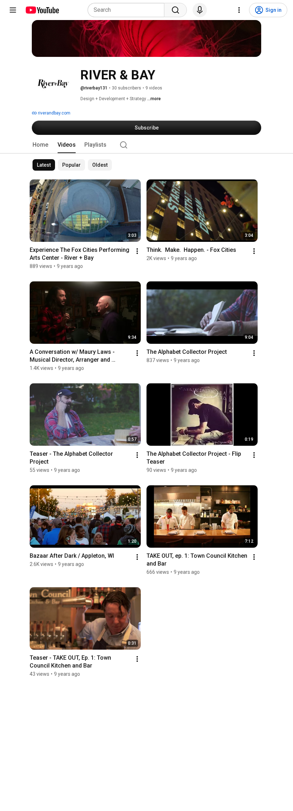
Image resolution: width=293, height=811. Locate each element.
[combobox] (128, 10)
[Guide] (13, 10)
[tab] (40, 144)
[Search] (175, 10)
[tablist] (146, 144)
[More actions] (137, 251)
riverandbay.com (53, 113)
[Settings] (239, 10)
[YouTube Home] (42, 10)
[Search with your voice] (200, 10)
